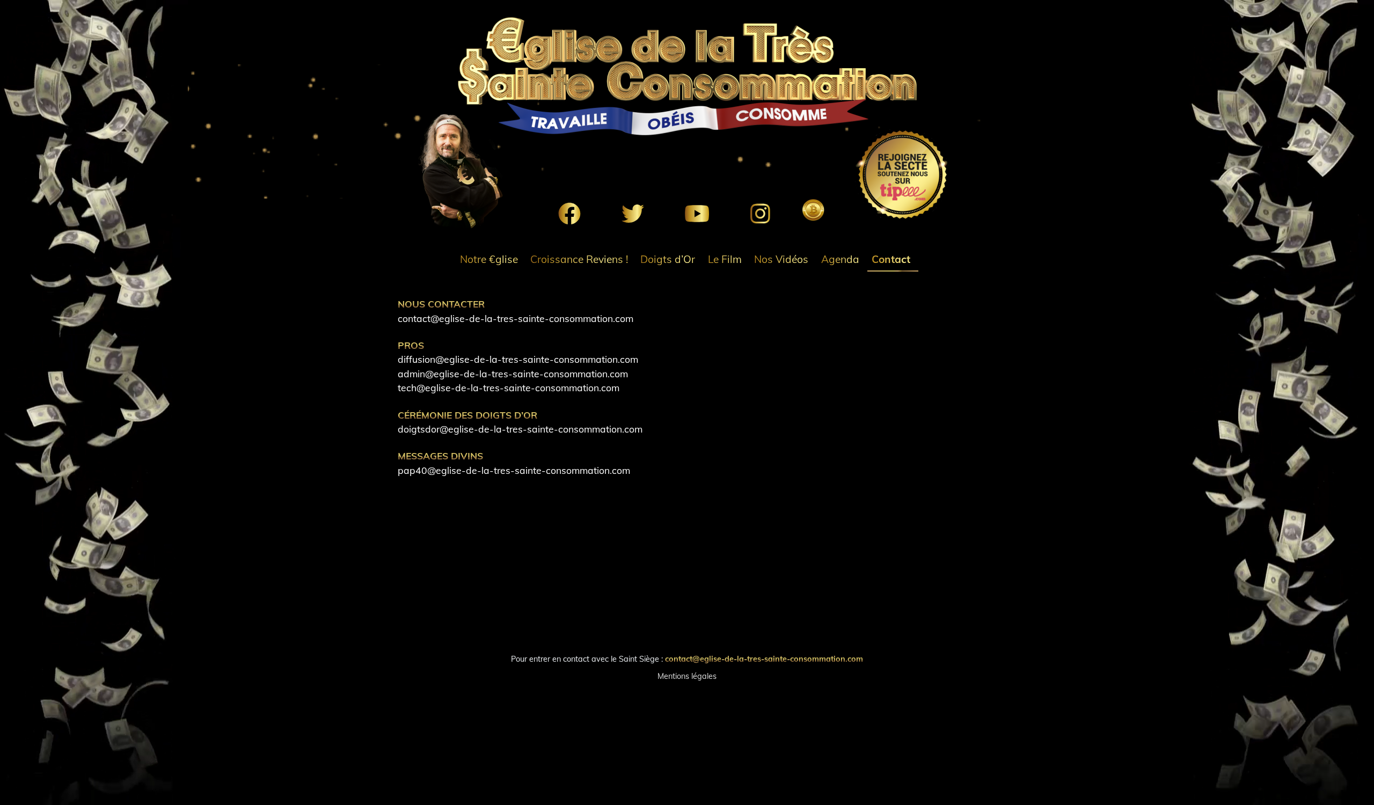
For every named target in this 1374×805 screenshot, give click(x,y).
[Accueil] (687, 76)
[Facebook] (569, 213)
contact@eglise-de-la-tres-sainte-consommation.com (515, 318)
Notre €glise (489, 259)
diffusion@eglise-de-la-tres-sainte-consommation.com (518, 359)
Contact (891, 259)
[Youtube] (697, 213)
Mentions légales (687, 676)
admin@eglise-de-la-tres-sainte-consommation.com (513, 373)
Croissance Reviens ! (579, 259)
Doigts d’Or (667, 259)
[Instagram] (760, 213)
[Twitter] (633, 213)
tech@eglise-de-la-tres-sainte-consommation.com (508, 387)
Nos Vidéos (781, 259)
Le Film (725, 259)
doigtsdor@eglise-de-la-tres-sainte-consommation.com (520, 429)
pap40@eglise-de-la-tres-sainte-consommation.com (514, 470)
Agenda (840, 259)
